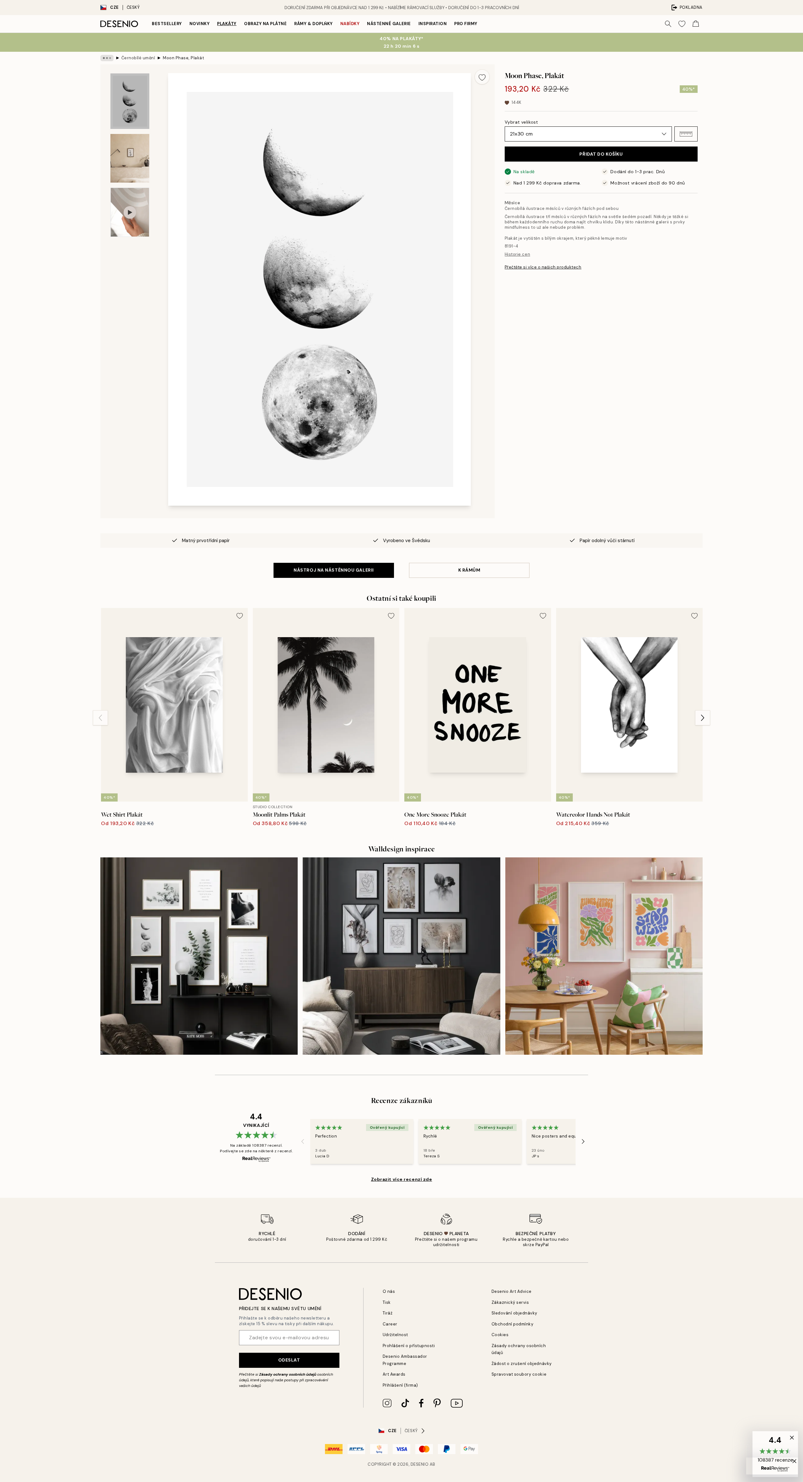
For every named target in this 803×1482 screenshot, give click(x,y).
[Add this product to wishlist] (482, 76)
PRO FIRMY (465, 23)
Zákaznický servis (510, 1302)
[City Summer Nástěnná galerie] (604, 956)
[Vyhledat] (668, 24)
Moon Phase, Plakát (183, 58)
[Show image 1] (129, 101)
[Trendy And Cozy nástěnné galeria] (401, 956)
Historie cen (517, 254)
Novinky (199, 23)
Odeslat (289, 1360)
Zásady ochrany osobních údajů (287, 1374)
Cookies (500, 1334)
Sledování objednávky (514, 1313)
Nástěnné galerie (389, 23)
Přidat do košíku (601, 154)
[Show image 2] (129, 158)
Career (390, 1324)
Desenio (420, 1464)
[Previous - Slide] (100, 717)
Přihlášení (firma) (400, 1385)
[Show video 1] (129, 212)
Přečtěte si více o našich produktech (543, 267)
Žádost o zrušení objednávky (522, 1363)
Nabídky (350, 23)
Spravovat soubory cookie (519, 1374)
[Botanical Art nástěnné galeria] (199, 956)
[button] (686, 133)
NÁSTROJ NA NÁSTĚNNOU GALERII (334, 570)
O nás (389, 1291)
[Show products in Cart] (696, 23)
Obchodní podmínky (513, 1324)
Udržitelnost (395, 1334)
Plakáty (227, 23)
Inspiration (432, 23)
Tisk (387, 1302)
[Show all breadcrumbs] (107, 58)
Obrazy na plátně (265, 23)
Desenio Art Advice (512, 1291)
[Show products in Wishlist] (682, 23)
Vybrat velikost (521, 122)
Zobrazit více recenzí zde (401, 1179)
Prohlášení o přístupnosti (409, 1345)
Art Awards (394, 1374)
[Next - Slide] (702, 717)
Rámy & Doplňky (313, 23)
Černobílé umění (138, 58)
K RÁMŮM (469, 570)
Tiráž (388, 1313)
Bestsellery (167, 23)
